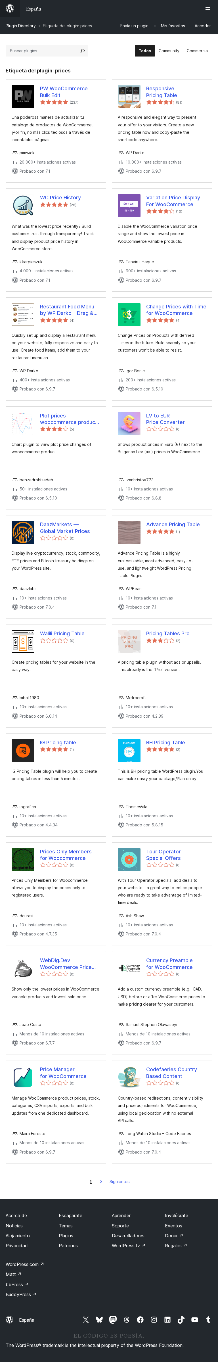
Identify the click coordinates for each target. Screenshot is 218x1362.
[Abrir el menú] (209, 8)
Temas (66, 1226)
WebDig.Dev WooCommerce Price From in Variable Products (66, 963)
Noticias (14, 1226)
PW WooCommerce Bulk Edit (64, 91)
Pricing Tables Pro (168, 633)
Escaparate (70, 1215)
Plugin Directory (21, 25)
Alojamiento (18, 1235)
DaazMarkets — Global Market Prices (65, 527)
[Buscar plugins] (82, 51)
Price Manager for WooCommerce (63, 1072)
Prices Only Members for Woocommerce (66, 855)
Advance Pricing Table (173, 524)
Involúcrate (176, 1215)
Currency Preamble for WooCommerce (169, 963)
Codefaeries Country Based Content (171, 1072)
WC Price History (60, 197)
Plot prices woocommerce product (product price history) (68, 419)
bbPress (17, 1284)
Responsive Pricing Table (161, 91)
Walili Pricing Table (62, 633)
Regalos (176, 1245)
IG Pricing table (58, 742)
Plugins (66, 1235)
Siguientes (120, 1181)
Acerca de (16, 1215)
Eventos (173, 1226)
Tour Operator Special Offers (163, 855)
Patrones (68, 1245)
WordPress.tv (129, 1245)
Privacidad (17, 1245)
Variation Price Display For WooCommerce (173, 201)
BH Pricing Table (165, 742)
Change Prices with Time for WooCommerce (176, 310)
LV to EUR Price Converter (165, 419)
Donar (174, 1235)
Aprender (121, 1215)
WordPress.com (25, 1264)
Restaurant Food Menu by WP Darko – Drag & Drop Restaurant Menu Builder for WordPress (67, 310)
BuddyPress (21, 1294)
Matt (14, 1274)
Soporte (120, 1226)
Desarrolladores (128, 1235)
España (26, 1320)
